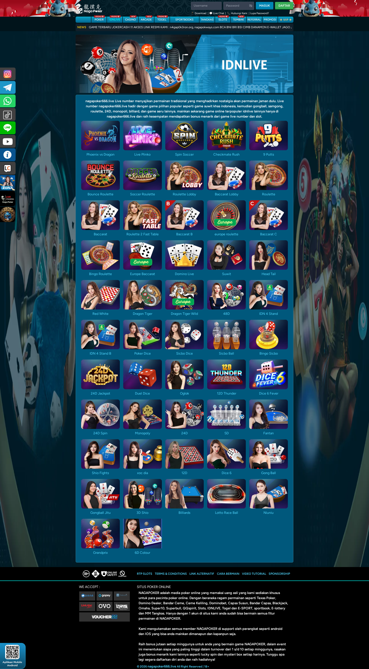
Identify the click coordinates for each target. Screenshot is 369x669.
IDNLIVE (114, 19)
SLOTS (222, 19)
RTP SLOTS (144, 574)
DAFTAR (284, 5)
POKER (99, 19)
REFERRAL (254, 19)
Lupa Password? (259, 13)
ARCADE (146, 19)
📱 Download (199, 13)
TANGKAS (207, 19)
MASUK (264, 5)
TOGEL (161, 19)
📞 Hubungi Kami (237, 13)
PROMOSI (270, 19)
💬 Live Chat (216, 13)
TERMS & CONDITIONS (171, 574)
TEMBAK (238, 19)
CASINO (130, 19)
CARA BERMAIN (228, 574)
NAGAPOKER (149, 593)
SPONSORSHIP (279, 574)
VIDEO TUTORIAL (254, 574)
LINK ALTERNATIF (201, 574)
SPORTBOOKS (184, 19)
